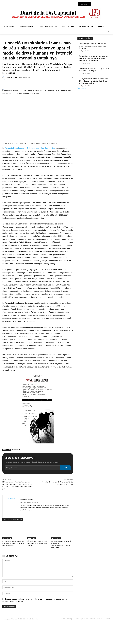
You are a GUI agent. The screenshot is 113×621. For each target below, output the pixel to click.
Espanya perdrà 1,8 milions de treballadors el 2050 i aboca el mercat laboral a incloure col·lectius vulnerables (94, 81)
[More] (41, 83)
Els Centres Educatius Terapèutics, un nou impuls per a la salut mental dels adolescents (13, 543)
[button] (108, 31)
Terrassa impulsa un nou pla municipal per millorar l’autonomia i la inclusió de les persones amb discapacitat (93, 58)
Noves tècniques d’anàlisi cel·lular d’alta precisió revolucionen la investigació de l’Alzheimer (92, 46)
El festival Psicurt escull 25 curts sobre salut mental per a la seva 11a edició (37, 543)
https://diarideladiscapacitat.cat (29, 502)
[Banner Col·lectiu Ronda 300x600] (37, 445)
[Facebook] (94, 4)
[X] (100, 4)
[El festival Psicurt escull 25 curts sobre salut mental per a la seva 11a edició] (38, 531)
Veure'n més (81, 88)
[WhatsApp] (104, 4)
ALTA (65, 468)
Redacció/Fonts (12, 77)
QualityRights (16, 449)
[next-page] (4, 552)
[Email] (36, 83)
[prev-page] (3, 552)
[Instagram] (97, 4)
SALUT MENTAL (9, 38)
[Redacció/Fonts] (4, 77)
